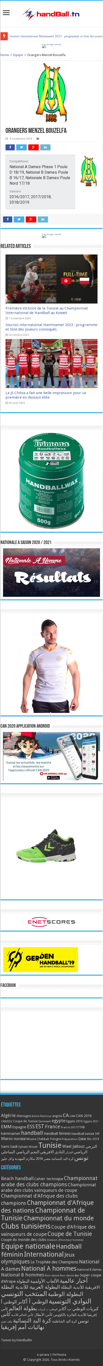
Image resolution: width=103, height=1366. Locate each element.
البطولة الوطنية (65, 1294)
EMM (6, 1126)
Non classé (52, 1275)
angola (57, 1116)
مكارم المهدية (25, 1159)
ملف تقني (6, 1321)
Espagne (19, 1127)
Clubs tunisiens (25, 1226)
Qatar (82, 1139)
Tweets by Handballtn (16, 1340)
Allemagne (23, 1116)
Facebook (8, 985)
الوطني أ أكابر (33, 1301)
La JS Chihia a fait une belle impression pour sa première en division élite (46, 395)
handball (32, 1133)
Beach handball (17, 1178)
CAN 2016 (84, 1116)
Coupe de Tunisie (25, 1121)
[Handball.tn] (51, 13)
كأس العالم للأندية (22, 1315)
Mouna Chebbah (37, 1139)
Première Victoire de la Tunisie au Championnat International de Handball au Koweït (47, 310)
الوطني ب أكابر (71, 1308)
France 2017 (69, 1127)
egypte (58, 1120)
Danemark (44, 1121)
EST (40, 1126)
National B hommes (22, 1274)
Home (4, 55)
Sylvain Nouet (28, 1147)
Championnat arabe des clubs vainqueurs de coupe (48, 1187)
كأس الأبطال (43, 1315)
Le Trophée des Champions (54, 1262)
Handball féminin (57, 1133)
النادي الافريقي (52, 1152)
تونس (81, 1157)
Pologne (55, 1139)
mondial (20, 1139)
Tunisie (50, 1145)
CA (66, 1115)
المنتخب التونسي (24, 1293)
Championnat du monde (58, 1218)
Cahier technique (48, 1179)
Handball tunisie (83, 1134)
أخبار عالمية (74, 1280)
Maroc (7, 1138)
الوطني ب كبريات (48, 1309)
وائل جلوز (7, 1159)
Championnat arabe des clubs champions (49, 1181)
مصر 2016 (43, 1159)
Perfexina (59, 1354)
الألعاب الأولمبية (44, 1281)
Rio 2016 (93, 1139)
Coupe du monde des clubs (23, 1239)
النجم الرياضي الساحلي (20, 1152)
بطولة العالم (23, 1308)
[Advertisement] (51, 1045)
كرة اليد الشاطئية (64, 1321)
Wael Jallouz (73, 1146)
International (44, 1254)
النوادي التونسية (70, 1301)
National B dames (89, 1269)
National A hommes (48, 1268)
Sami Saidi (9, 1147)
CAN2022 (6, 1121)
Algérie (8, 1115)
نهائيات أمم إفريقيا (22, 1327)
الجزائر (69, 1152)
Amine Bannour (42, 1116)
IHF (97, 1134)
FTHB (81, 1127)
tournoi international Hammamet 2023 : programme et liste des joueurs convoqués (51, 327)
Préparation (70, 1139)
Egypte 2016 (74, 1121)
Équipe (18, 55)
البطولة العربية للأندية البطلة (30, 1287)
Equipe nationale (28, 1246)
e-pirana (43, 1354)
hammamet (10, 1133)
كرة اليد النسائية (63, 1159)
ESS (31, 1127)
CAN (72, 1116)
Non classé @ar (69, 1275)
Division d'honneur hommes (65, 1240)
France (52, 1127)
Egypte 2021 (91, 1121)
